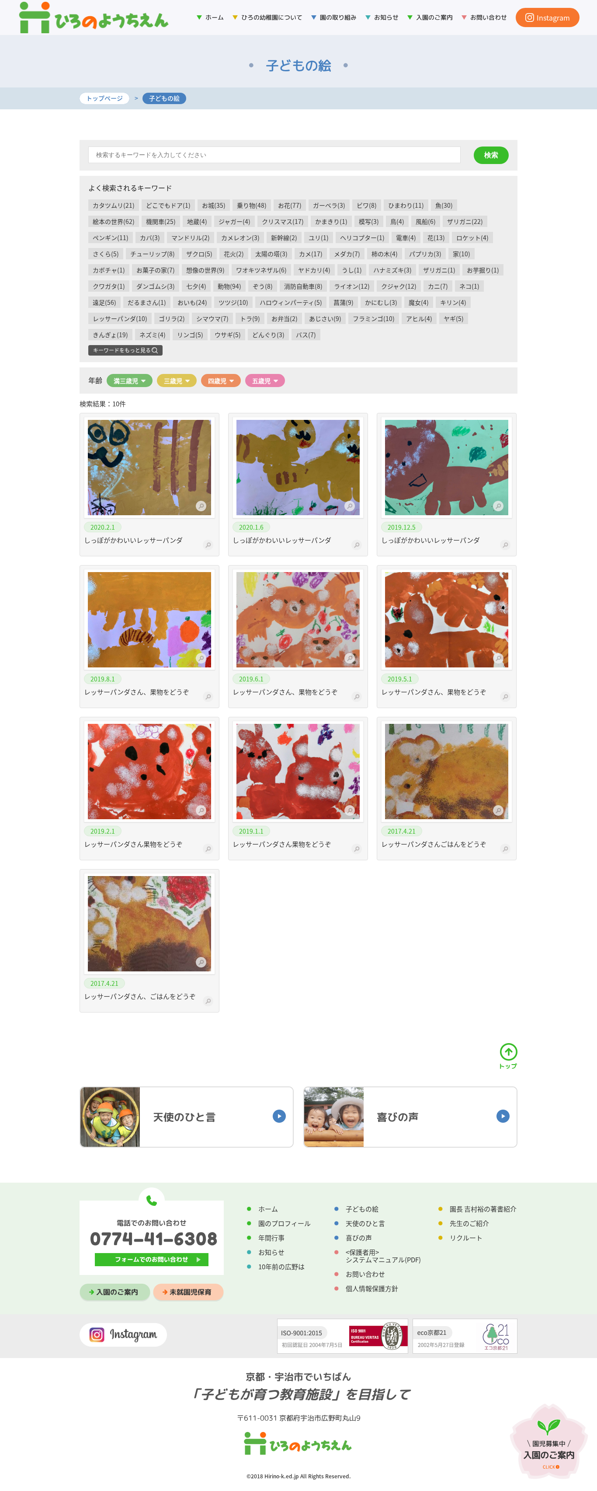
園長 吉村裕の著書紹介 (483, 1209)
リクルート (466, 1238)
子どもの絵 (362, 1209)
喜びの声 (359, 1238)
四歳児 (217, 380)
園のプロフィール (284, 1223)
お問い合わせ (488, 17)
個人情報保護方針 (372, 1288)
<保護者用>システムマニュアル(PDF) (383, 1255)
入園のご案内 (117, 1292)
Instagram (553, 17)
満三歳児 (126, 380)
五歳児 (261, 380)
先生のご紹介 (469, 1223)
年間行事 (271, 1238)
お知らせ (386, 17)
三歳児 (173, 380)
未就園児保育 (191, 1292)
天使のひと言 (365, 1223)
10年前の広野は (281, 1266)
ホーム (214, 17)
